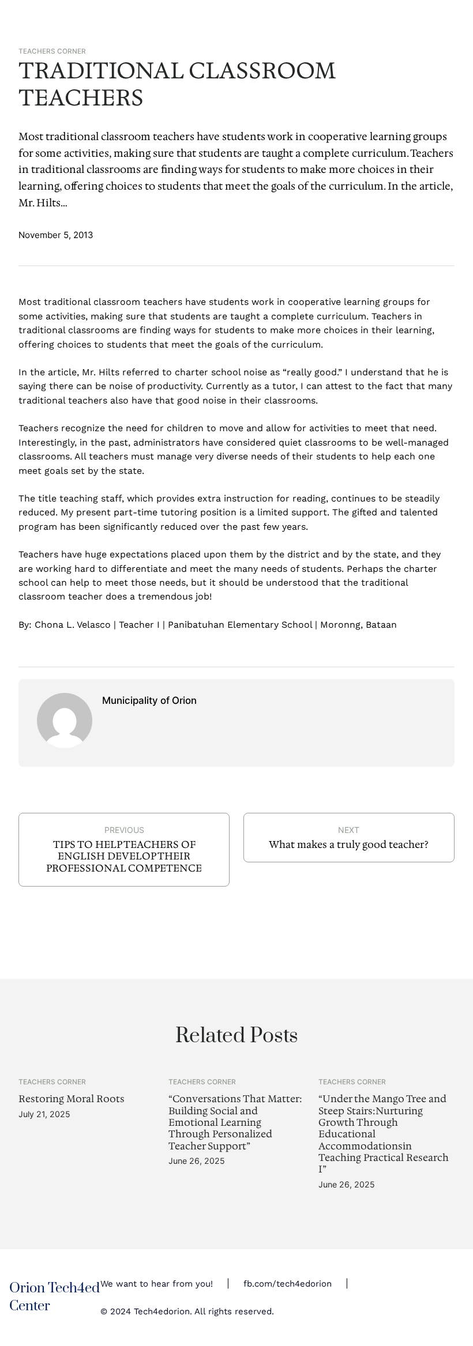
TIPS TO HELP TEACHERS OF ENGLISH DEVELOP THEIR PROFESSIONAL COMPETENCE (124, 856)
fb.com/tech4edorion (287, 1284)
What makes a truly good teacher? (349, 844)
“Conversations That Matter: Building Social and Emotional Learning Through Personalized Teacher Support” (235, 1122)
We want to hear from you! (156, 1284)
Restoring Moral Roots (71, 1098)
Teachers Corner (52, 51)
